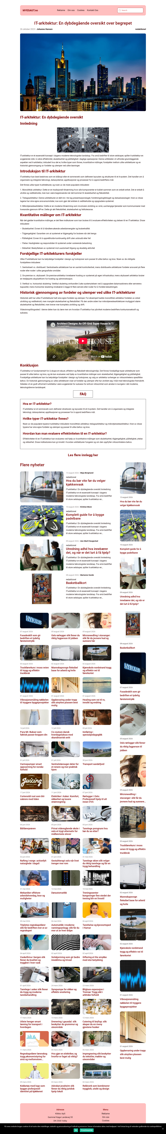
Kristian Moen (86, 507)
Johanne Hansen (45, 29)
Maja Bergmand (86, 473)
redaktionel (140, 29)
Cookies (80, 10)
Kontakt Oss (92, 10)
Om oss (71, 10)
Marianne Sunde (87, 575)
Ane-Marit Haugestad (89, 541)
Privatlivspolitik (86, 1130)
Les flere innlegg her (83, 455)
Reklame (61, 10)
